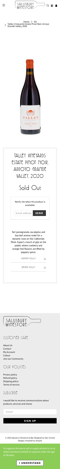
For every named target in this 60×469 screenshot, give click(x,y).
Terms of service (11, 384)
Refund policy (10, 378)
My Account (9, 352)
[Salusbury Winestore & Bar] (30, 5)
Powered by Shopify (33, 441)
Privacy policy (10, 374)
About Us (7, 345)
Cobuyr (6, 355)
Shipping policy (11, 381)
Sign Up (30, 420)
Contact (7, 348)
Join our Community (13, 359)
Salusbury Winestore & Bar (22, 438)
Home (26, 22)
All (35, 22)
